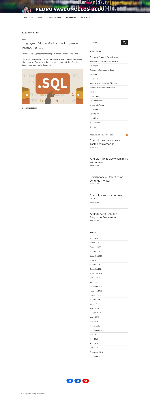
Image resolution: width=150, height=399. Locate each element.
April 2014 (94, 343)
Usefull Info (94, 118)
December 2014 (96, 330)
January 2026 (95, 251)
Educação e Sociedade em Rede (102, 70)
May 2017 (93, 304)
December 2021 (96, 286)
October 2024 (95, 278)
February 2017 (95, 313)
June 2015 (94, 321)
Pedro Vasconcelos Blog (70, 9)
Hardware (93, 74)
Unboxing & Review (97, 105)
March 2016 (94, 317)
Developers (94, 66)
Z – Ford (93, 127)
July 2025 (93, 260)
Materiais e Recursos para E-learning (103, 83)
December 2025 (96, 256)
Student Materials (54, 17)
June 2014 (94, 339)
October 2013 (95, 348)
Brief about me (27, 17)
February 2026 (95, 247)
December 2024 (96, 269)
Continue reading (29, 108)
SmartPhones (95, 96)
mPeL (40, 17)
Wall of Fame (70, 17)
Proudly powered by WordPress (33, 394)
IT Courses (94, 79)
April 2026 (94, 238)
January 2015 (95, 326)
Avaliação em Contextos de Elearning (104, 61)
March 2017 (94, 308)
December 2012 (96, 356)
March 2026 (94, 243)
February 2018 (95, 295)
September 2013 (96, 352)
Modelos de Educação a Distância (102, 88)
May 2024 (94, 282)
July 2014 (93, 335)
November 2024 (96, 273)
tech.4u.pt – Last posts (101, 135)
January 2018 (95, 300)
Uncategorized (95, 109)
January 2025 (95, 265)
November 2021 (96, 291)
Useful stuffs (85, 17)
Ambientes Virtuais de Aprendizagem (104, 57)
